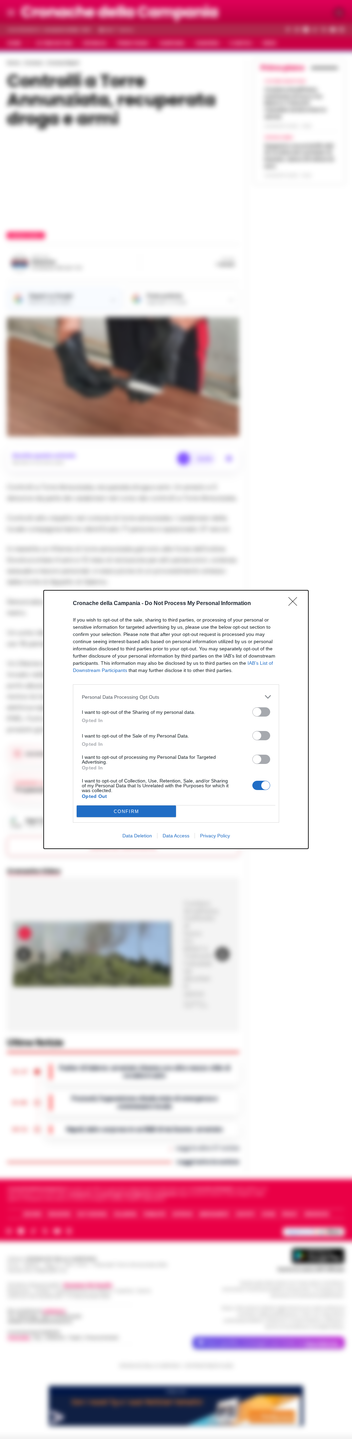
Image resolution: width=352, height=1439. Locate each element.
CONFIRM (126, 811)
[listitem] (176, 696)
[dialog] (176, 719)
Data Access (176, 835)
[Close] (294, 603)
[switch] (261, 712)
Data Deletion (137, 835)
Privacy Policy (215, 835)
